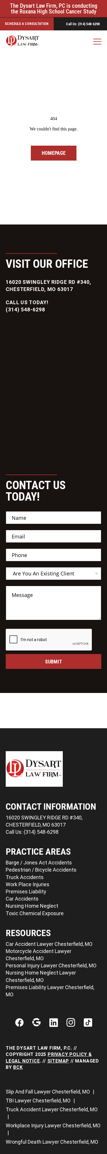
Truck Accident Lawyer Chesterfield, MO (52, 1109)
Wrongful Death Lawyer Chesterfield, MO (52, 1142)
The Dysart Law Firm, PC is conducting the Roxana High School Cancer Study (53, 8)
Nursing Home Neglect (32, 906)
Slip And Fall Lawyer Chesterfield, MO (48, 1092)
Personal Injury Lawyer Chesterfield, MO (51, 965)
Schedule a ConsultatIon (27, 24)
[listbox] (53, 573)
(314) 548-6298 (25, 309)
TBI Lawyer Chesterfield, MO (39, 1101)
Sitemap (58, 1061)
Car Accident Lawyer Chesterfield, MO (49, 944)
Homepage (54, 153)
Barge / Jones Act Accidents (39, 863)
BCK (18, 1067)
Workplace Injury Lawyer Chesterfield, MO (53, 1125)
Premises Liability (26, 892)
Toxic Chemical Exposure (35, 913)
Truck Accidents (25, 877)
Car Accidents (22, 899)
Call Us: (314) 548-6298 (32, 832)
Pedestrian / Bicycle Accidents (41, 870)
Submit (53, 662)
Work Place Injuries (27, 884)
